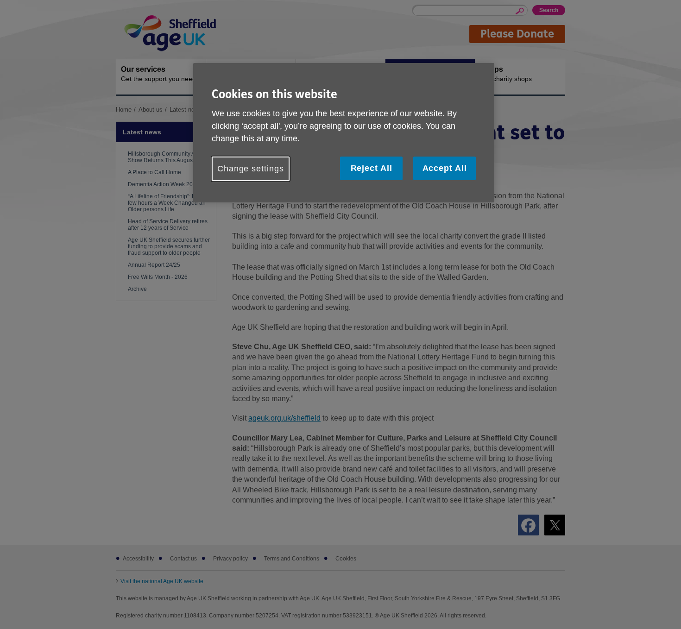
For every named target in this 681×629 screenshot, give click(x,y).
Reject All (371, 168)
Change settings (250, 168)
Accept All (444, 168)
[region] (343, 132)
